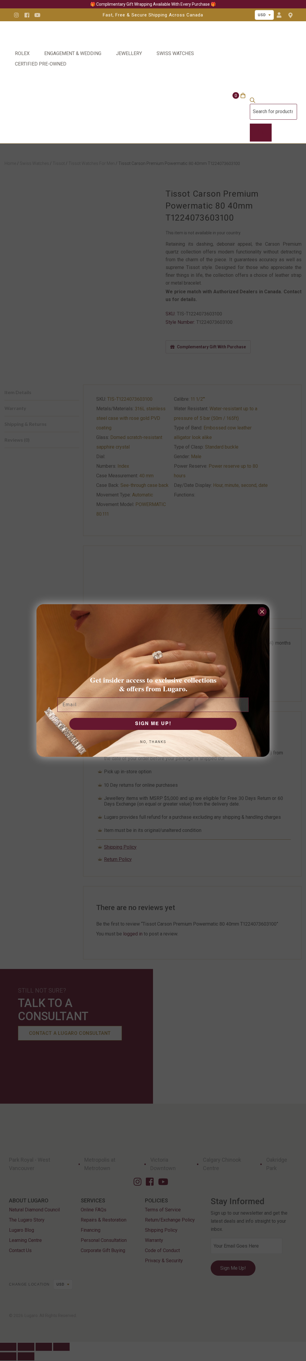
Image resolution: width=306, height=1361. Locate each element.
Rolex (22, 53)
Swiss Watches (175, 53)
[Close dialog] (262, 611)
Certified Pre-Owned (40, 64)
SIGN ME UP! (153, 723)
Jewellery (129, 53)
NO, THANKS (153, 742)
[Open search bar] (252, 101)
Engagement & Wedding (72, 53)
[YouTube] (37, 15)
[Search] (261, 133)
